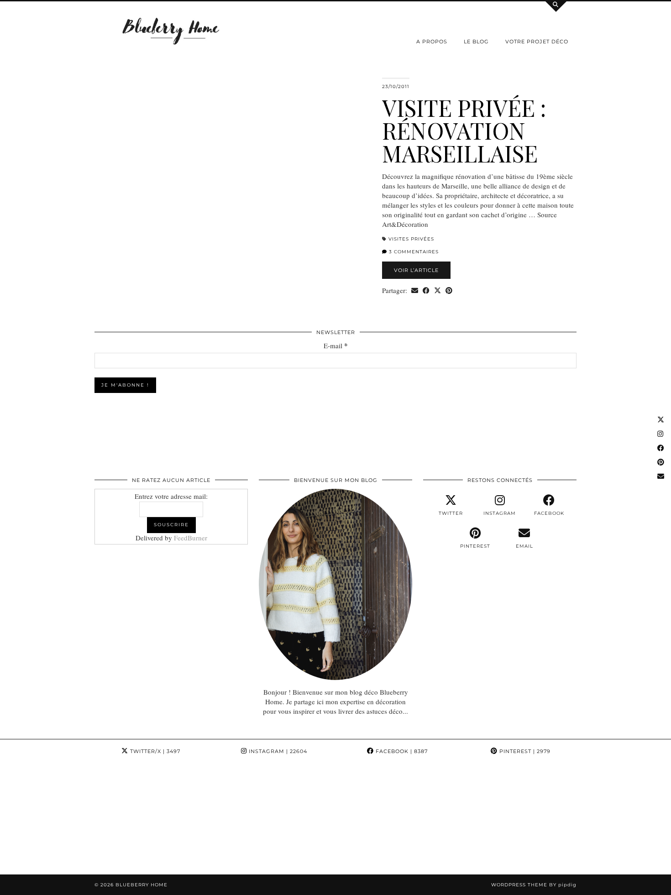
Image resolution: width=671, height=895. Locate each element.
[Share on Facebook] (426, 290)
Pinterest (524, 751)
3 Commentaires (413, 252)
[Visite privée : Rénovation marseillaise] (232, 174)
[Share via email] (414, 290)
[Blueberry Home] (171, 30)
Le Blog (476, 41)
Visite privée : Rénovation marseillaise (464, 130)
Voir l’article (416, 270)
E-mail (336, 346)
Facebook (401, 751)
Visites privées (411, 239)
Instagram (277, 751)
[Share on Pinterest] (449, 290)
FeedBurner (190, 537)
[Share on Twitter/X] (437, 290)
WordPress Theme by (534, 885)
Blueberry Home (141, 885)
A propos (431, 41)
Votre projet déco (536, 41)
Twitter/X (154, 751)
